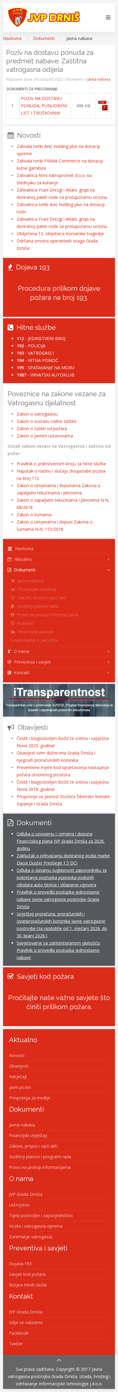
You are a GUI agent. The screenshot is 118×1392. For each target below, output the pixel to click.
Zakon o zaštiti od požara (42, 428)
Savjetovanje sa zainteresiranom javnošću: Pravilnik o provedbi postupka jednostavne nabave (58, 950)
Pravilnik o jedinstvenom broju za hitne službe (61, 464)
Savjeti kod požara (27, 1274)
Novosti (17, 1055)
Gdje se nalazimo (26, 1322)
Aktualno (22, 559)
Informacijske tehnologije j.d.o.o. (71, 1384)
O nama (20, 651)
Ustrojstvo (19, 1205)
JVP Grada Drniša (25, 1194)
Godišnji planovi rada (37, 606)
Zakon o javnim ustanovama (45, 436)
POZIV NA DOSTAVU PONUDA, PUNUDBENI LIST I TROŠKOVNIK (44, 105)
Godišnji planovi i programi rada (40, 1156)
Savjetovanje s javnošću (34, 640)
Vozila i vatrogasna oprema (36, 1226)
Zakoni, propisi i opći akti (41, 598)
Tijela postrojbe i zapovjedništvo (41, 1215)
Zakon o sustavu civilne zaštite (47, 421)
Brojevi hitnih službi (28, 1285)
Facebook (18, 1333)
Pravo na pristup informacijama (47, 614)
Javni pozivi (20, 1087)
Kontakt (21, 672)
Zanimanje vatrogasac (31, 1237)
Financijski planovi (35, 631)
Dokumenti (44, 38)
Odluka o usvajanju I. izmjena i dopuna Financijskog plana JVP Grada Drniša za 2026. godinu (61, 841)
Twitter (16, 1344)
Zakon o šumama (34, 514)
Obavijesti (18, 1066)
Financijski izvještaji (36, 589)
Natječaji (18, 1076)
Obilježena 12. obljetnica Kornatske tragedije (60, 233)
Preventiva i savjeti (32, 662)
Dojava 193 (20, 1264)
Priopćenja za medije (29, 1098)
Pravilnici (25, 623)
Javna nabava (98, 79)
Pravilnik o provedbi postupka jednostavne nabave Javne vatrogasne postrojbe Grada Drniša (58, 899)
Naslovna (12, 38)
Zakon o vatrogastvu (37, 414)
